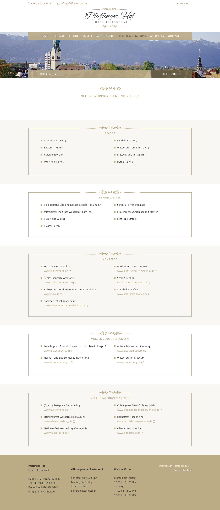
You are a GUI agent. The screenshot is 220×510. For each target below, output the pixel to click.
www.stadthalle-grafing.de (132, 294)
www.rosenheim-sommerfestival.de (64, 305)
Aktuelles (157, 35)
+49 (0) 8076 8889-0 (42, 3)
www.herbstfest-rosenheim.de (134, 421)
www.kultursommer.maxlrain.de (135, 271)
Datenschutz (182, 465)
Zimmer (87, 35)
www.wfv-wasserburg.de (58, 421)
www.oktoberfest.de (128, 432)
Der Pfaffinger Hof (65, 35)
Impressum (165, 465)
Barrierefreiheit (183, 470)
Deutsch (180, 3)
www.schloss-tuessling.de (132, 282)
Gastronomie (105, 35)
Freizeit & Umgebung (132, 35)
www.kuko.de (51, 294)
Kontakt (173, 35)
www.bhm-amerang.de (57, 362)
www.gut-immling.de (56, 271)
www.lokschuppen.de (56, 350)
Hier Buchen (170, 74)
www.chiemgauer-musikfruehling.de (138, 409)
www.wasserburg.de (129, 362)
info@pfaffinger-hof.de (74, 3)
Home (44, 35)
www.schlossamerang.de (58, 282)
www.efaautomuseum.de (131, 350)
